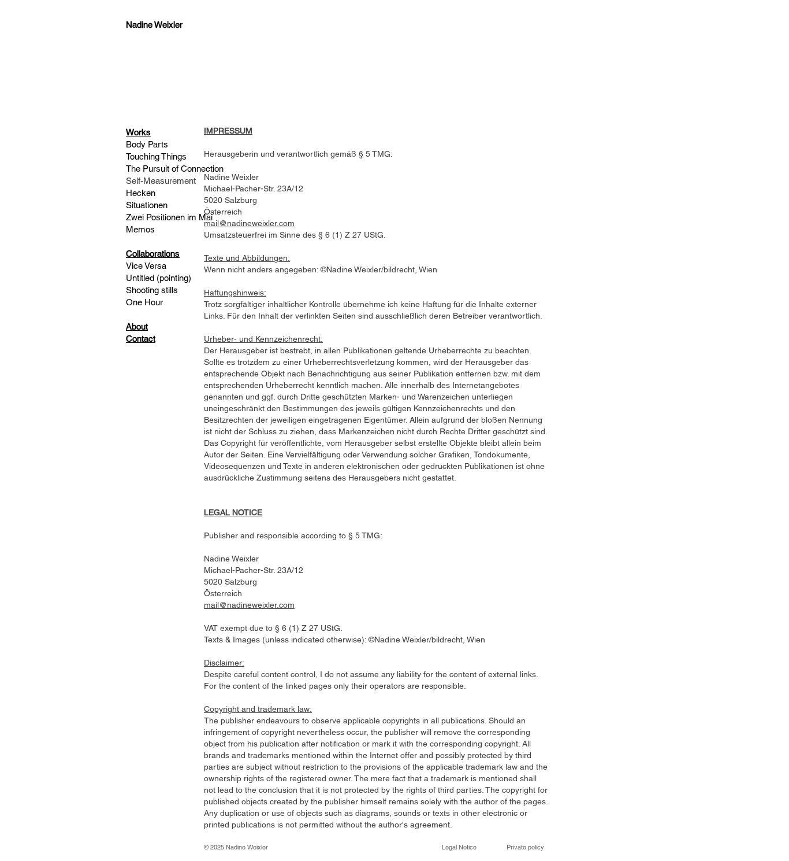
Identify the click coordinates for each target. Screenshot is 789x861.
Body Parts (147, 144)
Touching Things (156, 156)
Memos (141, 229)
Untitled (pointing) (158, 278)
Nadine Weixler (247, 847)
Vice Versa (146, 266)
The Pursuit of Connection (175, 168)
